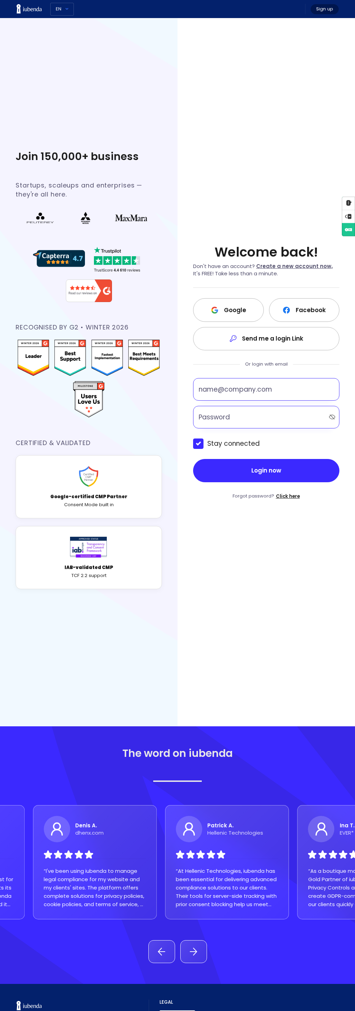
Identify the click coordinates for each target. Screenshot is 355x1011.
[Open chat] (348, 203)
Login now (266, 470)
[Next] (193, 951)
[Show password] (332, 416)
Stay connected (233, 443)
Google (235, 310)
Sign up (324, 9)
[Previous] (161, 951)
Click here (288, 496)
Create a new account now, (294, 266)
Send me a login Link (272, 338)
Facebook (311, 310)
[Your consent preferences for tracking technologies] (348, 216)
